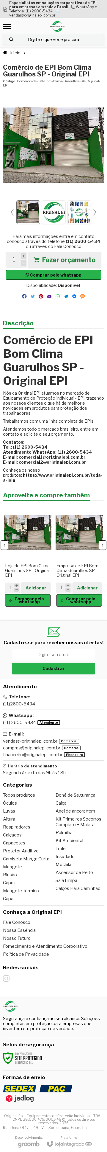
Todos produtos (19, 795)
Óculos (10, 803)
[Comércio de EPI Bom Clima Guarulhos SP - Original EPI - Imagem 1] (28, 212)
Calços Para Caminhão (78, 888)
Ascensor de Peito (74, 872)
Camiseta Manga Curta (26, 859)
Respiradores (16, 827)
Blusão (10, 875)
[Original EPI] (57, 26)
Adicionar (36, 587)
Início (15, 52)
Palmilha (64, 832)
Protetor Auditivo (21, 851)
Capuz (9, 882)
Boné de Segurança (75, 795)
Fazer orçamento (69, 260)
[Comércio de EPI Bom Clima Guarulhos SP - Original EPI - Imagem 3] (79, 212)
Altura (9, 819)
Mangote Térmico (21, 890)
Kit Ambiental (69, 840)
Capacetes (14, 843)
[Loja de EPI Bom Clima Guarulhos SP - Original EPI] (27, 555)
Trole (61, 848)
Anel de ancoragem (75, 811)
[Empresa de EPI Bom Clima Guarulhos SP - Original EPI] (79, 555)
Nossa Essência (19, 930)
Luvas (9, 811)
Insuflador (66, 856)
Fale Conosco (67, 246)
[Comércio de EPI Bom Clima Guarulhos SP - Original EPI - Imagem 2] (54, 212)
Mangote (12, 867)
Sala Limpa (66, 880)
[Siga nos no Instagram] (6, 978)
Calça (61, 803)
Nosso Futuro (17, 938)
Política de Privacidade (26, 954)
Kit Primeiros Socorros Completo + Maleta (78, 821)
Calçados (12, 835)
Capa (8, 898)
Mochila (63, 864)
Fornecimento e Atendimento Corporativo (45, 946)
